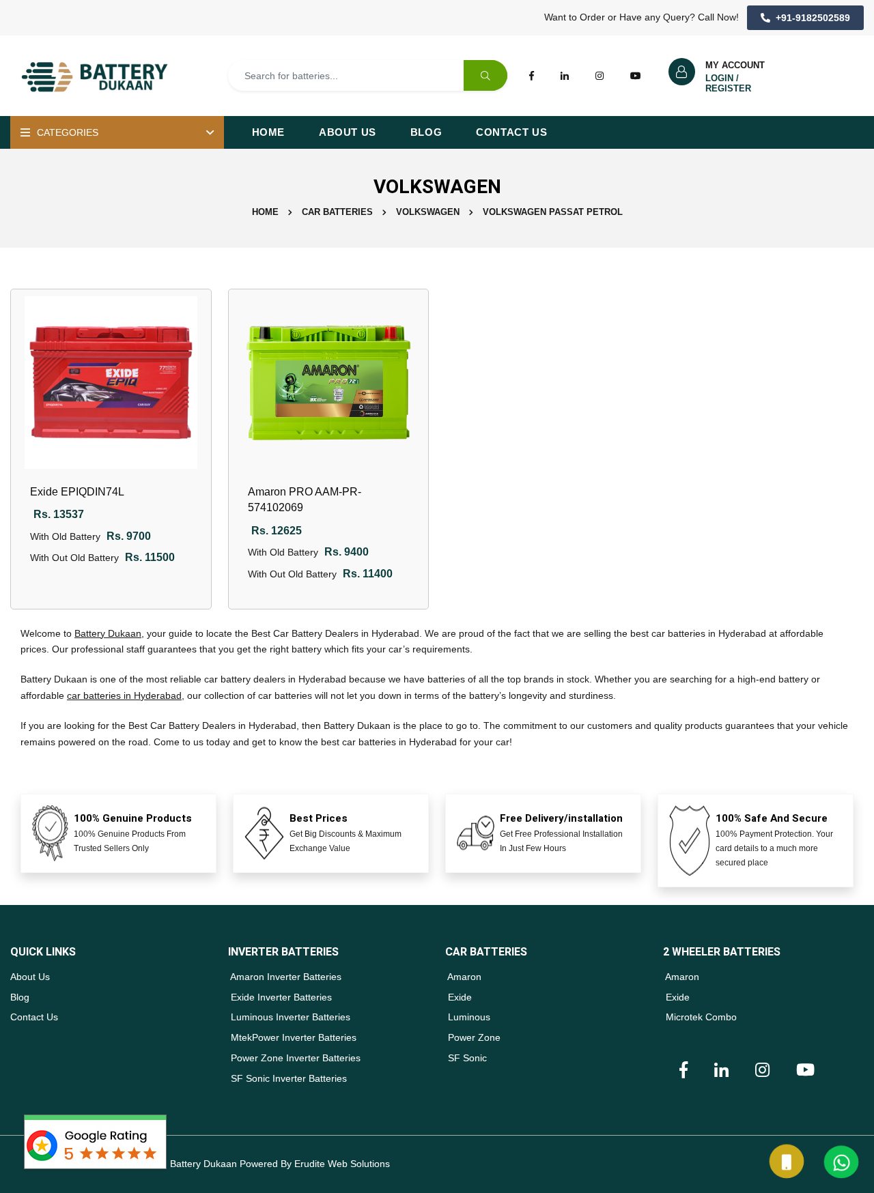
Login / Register (728, 83)
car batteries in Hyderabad (124, 695)
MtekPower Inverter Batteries (292, 1037)
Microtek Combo (700, 1016)
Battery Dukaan (107, 633)
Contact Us (511, 132)
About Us (347, 132)
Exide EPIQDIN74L (77, 492)
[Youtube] (635, 75)
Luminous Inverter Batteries (289, 1016)
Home (268, 132)
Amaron (463, 976)
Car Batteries (337, 212)
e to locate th (215, 633)
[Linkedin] (565, 75)
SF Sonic (466, 1057)
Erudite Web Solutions (342, 1163)
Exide (458, 997)
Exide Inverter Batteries (280, 997)
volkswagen (428, 212)
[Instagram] (599, 75)
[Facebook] (531, 75)
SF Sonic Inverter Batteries (287, 1078)
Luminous (467, 1016)
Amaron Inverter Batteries (284, 976)
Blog (426, 132)
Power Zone (473, 1037)
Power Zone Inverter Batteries (294, 1057)
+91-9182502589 (813, 17)
